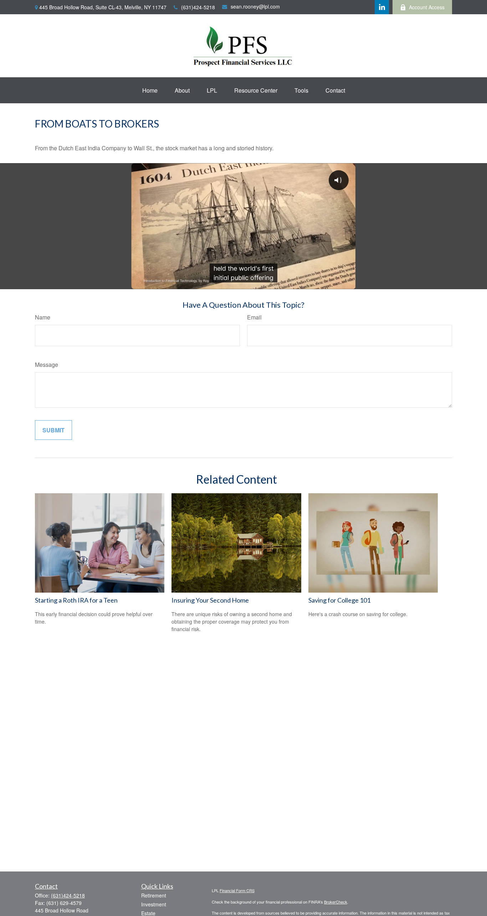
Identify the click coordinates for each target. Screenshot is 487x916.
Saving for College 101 (339, 600)
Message (46, 364)
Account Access (427, 7)
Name (42, 317)
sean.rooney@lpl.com (255, 6)
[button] (150, 90)
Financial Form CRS (237, 890)
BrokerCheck (335, 902)
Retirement (153, 895)
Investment (153, 904)
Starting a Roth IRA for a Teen (76, 600)
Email (254, 317)
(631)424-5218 (198, 7)
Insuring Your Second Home (210, 600)
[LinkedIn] (382, 7)
